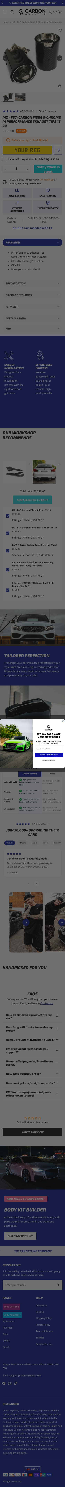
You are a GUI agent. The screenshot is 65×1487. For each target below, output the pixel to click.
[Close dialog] (63, 721)
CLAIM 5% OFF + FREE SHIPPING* (48, 755)
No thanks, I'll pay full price (48, 760)
